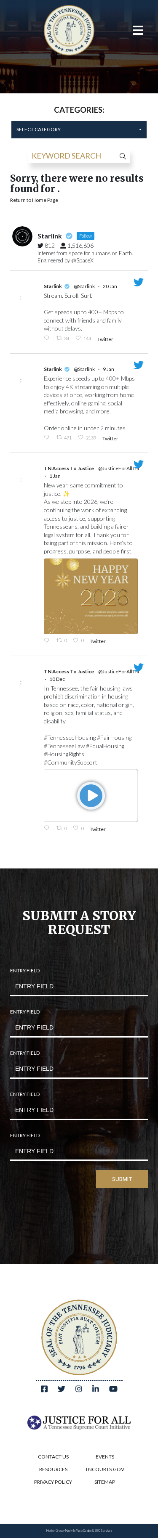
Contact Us (53, 1456)
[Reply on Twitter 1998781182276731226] (48, 828)
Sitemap (104, 1482)
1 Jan (55, 476)
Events (105, 1456)
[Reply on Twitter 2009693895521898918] (48, 437)
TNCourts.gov (104, 1469)
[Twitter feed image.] (91, 596)
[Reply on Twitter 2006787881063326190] (48, 641)
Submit (122, 1179)
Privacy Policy (53, 1482)
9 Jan (109, 369)
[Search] (120, 156)
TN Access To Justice (69, 468)
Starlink (53, 286)
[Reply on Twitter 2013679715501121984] (48, 338)
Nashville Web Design (78, 1531)
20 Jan (110, 286)
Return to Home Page (34, 200)
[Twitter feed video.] (91, 795)
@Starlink (84, 286)
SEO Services (103, 1531)
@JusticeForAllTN (118, 468)
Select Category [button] (38, 129)
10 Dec (57, 679)
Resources (53, 1469)
